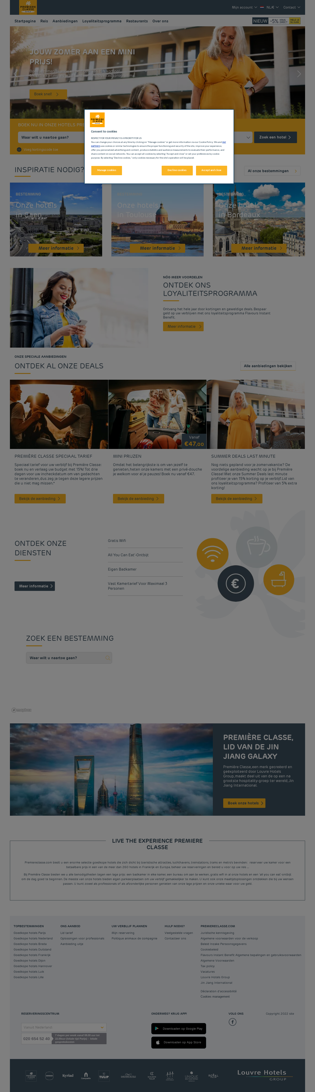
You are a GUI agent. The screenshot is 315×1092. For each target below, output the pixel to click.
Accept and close (212, 170)
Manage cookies (106, 170)
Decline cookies (177, 170)
